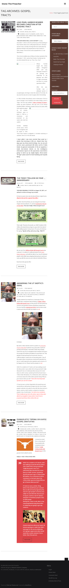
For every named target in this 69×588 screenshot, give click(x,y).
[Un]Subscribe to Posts (55, 581)
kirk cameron (20, 430)
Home (51, 13)
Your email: (55, 90)
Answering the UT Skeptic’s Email (30, 284)
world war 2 (26, 37)
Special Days (28, 31)
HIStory (22, 31)
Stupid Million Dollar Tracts (28, 290)
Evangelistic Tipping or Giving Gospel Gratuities (32, 420)
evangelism (23, 429)
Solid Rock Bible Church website (60, 76)
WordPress (28, 585)
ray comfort (32, 293)
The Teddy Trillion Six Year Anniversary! (30, 179)
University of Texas (32, 434)
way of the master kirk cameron (30, 436)
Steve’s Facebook (56, 74)
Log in (50, 569)
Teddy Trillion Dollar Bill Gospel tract (40, 449)
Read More (21, 161)
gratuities (42, 429)
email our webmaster (35, 569)
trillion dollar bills (33, 294)
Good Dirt (56, 56)
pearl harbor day (38, 35)
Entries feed (52, 572)
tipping (35, 432)
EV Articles (23, 426)
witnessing (42, 436)
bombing (22, 34)
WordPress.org (53, 578)
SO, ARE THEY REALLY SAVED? (60, 54)
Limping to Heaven (58, 64)
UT (39, 434)
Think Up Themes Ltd (12, 585)
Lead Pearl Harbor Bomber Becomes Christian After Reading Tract (30, 24)
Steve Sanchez (28, 29)
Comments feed (53, 575)
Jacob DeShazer (21, 35)
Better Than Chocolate (59, 59)
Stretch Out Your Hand (59, 62)
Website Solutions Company (19, 567)
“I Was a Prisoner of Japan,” (39, 102)
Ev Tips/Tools (40, 183)
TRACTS (33, 31)
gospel (29, 429)
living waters (32, 185)
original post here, (31, 307)
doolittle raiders (30, 34)
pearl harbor (29, 35)
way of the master (27, 296)
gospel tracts (40, 34)
